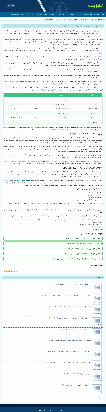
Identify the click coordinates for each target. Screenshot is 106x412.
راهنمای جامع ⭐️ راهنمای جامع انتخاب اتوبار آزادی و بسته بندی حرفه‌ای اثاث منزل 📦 (70, 340)
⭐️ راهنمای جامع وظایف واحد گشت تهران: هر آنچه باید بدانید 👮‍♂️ (74, 374)
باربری (82, 19)
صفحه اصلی (94, 19)
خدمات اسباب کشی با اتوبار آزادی (92, 57)
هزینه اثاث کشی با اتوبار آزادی (21, 180)
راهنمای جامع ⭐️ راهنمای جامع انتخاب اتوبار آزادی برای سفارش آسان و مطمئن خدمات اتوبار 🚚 (67, 363)
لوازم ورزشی (79, 14)
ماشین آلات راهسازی (42, 14)
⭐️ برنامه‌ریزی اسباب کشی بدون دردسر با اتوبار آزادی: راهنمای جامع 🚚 (62, 19)
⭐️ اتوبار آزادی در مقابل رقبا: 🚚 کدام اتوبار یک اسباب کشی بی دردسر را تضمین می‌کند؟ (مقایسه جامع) (65, 296)
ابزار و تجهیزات (70, 14)
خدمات (98, 14)
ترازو (64, 14)
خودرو (103, 14)
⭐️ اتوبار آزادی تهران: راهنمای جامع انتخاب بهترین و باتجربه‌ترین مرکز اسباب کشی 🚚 (70, 318)
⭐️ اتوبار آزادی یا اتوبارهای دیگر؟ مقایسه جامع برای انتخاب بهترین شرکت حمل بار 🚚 (70, 307)
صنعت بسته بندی (30, 14)
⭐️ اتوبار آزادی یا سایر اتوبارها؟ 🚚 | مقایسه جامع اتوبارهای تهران (75, 329)
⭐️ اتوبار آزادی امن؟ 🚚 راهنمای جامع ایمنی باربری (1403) (76, 385)
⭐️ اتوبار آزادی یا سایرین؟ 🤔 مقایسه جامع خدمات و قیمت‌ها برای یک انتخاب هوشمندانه (69, 351)
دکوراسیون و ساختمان (89, 14)
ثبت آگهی (11, 5)
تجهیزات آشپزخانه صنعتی (17, 14)
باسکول (59, 14)
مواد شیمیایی (52, 14)
